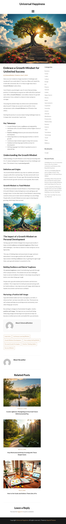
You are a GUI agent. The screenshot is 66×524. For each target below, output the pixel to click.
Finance (47, 87)
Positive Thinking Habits (29, 344)
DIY (46, 84)
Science (47, 127)
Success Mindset (9, 348)
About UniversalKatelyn (24, 323)
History (47, 97)
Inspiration (8, 336)
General (47, 89)
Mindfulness (48, 116)
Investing (47, 108)
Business (47, 71)
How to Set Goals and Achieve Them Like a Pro (22, 493)
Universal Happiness (32, 4)
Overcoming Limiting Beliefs (31, 340)
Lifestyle (47, 113)
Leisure (47, 111)
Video (46, 140)
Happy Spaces (48, 95)
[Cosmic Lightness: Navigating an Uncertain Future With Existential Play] (22, 392)
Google (47, 153)
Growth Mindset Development (13, 340)
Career (46, 73)
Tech (46, 129)
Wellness (47, 143)
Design (46, 81)
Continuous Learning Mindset (21, 336)
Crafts (46, 76)
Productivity (48, 119)
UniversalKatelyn (9, 75)
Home (46, 100)
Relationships (48, 121)
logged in (20, 511)
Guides (46, 92)
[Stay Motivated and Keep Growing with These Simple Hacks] (22, 433)
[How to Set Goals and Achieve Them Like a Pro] (22, 473)
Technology (48, 135)
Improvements (49, 103)
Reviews (47, 124)
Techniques (48, 132)
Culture (47, 79)
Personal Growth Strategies (12, 344)
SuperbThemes (51, 520)
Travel (46, 137)
